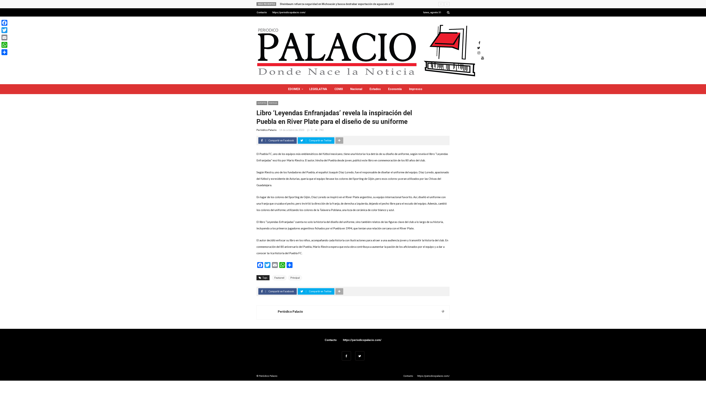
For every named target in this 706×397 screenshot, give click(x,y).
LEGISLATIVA (318, 89)
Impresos (415, 89)
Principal (295, 277)
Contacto (262, 12)
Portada (273, 103)
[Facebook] (4, 22)
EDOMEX (294, 89)
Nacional (356, 89)
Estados (375, 89)
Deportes (261, 103)
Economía (395, 89)
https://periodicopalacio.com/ (289, 12)
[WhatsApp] (4, 45)
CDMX (338, 89)
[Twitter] (4, 30)
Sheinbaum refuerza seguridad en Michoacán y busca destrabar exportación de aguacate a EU (337, 4)
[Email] (4, 37)
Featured (279, 277)
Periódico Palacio (266, 129)
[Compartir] (4, 52)
